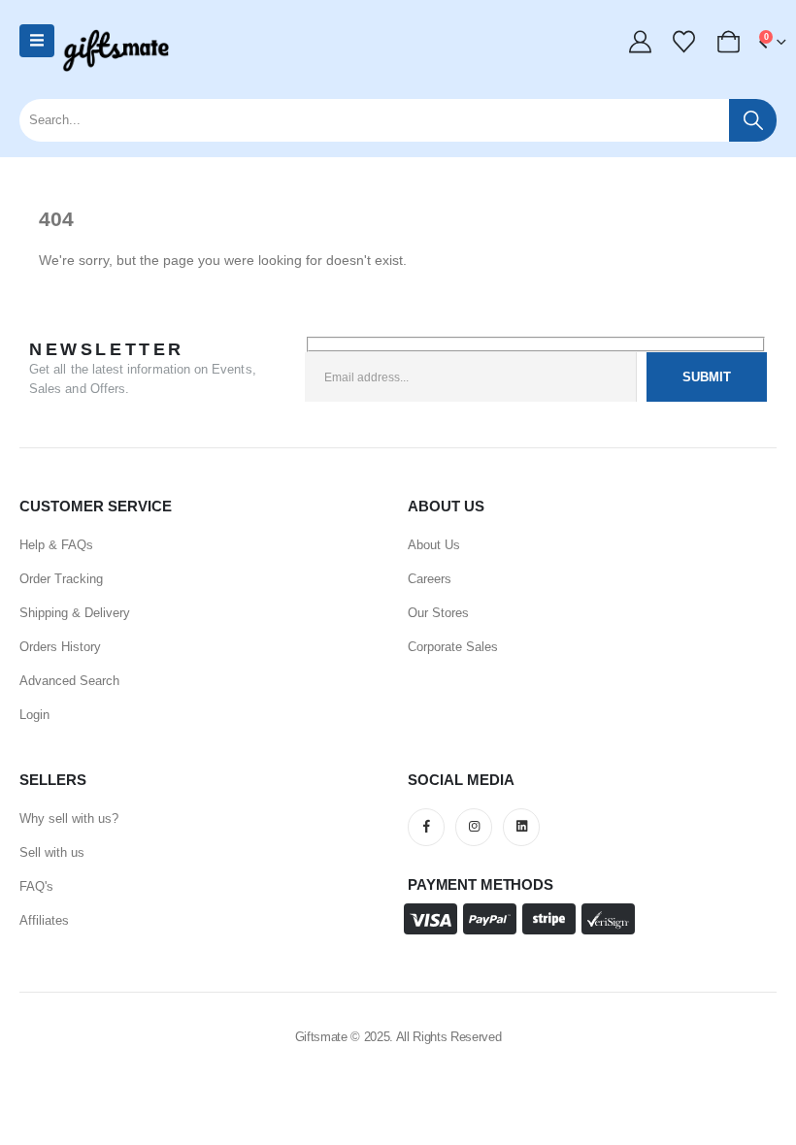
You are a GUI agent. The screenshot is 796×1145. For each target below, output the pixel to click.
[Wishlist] (684, 41)
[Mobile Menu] (36, 40)
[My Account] (639, 41)
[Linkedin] (521, 826)
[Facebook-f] (426, 826)
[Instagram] (473, 826)
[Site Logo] (115, 51)
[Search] (753, 120)
